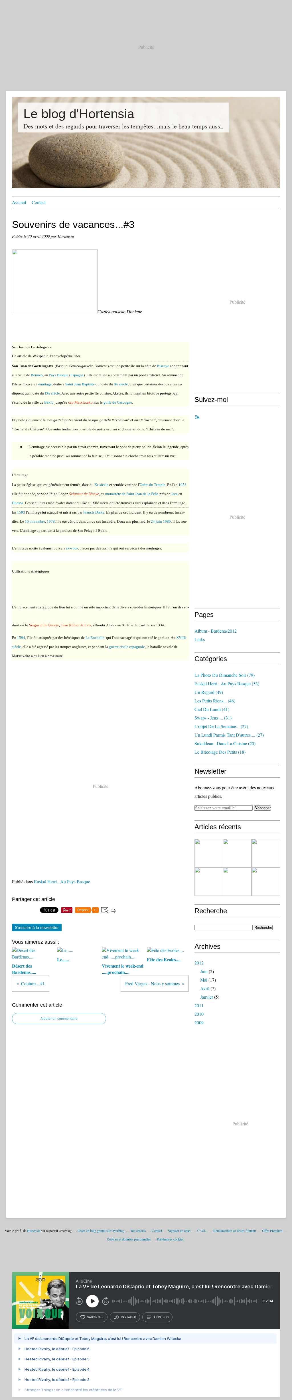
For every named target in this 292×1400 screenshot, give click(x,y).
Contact (39, 202)
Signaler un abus (179, 1230)
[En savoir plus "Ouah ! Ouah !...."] (208, 881)
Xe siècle (121, 384)
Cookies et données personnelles (129, 1239)
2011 (199, 1005)
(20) (225, 743)
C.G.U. (202, 1230)
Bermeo (37, 375)
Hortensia (33, 1230)
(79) (224, 675)
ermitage (45, 384)
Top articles (138, 1230)
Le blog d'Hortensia (78, 114)
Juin (204, 971)
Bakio (49, 402)
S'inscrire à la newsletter (37, 927)
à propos (161, 1317)
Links (199, 639)
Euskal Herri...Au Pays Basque (62, 881)
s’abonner (95, 1317)
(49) (208, 692)
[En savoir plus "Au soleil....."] (208, 853)
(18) (220, 752)
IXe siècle (52, 393)
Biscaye (163, 366)
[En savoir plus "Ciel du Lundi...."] (266, 881)
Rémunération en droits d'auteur (234, 1230)
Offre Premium (272, 1230)
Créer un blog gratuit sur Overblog (101, 1230)
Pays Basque (58, 375)
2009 (199, 1022)
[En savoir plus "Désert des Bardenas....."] (237, 881)
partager (128, 1317)
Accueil (19, 202)
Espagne (77, 375)
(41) (211, 709)
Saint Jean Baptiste (80, 384)
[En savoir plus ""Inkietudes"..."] (266, 853)
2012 (199, 963)
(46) (214, 701)
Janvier (206, 997)
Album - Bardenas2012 (215, 631)
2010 (199, 1014)
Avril (204, 988)
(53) (226, 683)
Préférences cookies (170, 1239)
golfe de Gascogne (118, 402)
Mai (203, 980)
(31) (213, 718)
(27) (221, 726)
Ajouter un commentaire (59, 1019)
